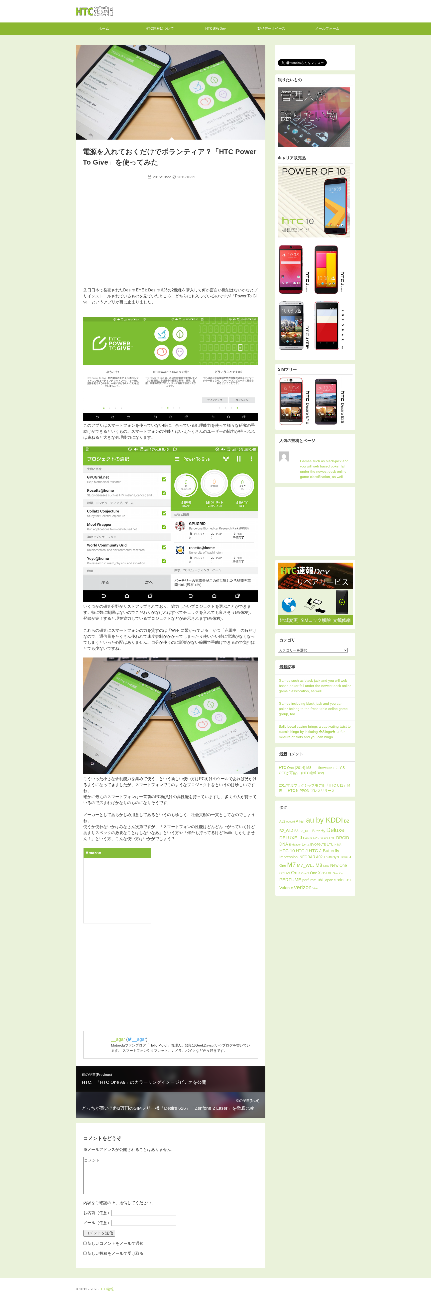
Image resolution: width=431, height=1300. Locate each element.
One (295, 872)
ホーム (104, 28)
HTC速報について (160, 28)
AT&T (300, 821)
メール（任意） (97, 1223)
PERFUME (290, 879)
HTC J (302, 851)
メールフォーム (327, 28)
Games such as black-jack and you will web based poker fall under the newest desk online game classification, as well (324, 469)
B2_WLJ (286, 831)
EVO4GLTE (318, 844)
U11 (348, 880)
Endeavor (295, 844)
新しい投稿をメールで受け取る (115, 1253)
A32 (282, 821)
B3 (296, 831)
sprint (339, 879)
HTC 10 (287, 850)
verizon (303, 887)
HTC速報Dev (215, 28)
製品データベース (271, 28)
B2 (346, 821)
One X (315, 873)
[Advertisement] (170, 219)
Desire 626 (311, 838)
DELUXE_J (290, 837)
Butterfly (318, 831)
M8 (319, 865)
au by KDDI (324, 820)
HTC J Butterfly (324, 850)
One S (305, 873)
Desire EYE (327, 838)
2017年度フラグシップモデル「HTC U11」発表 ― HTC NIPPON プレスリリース (314, 788)
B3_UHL (305, 831)
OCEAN (284, 873)
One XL (327, 873)
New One (338, 865)
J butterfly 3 (331, 857)
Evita (305, 844)
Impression (288, 857)
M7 (291, 864)
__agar (118, 1039)
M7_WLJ (306, 865)
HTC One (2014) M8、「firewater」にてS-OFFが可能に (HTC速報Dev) (312, 770)
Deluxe (335, 830)
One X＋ (338, 873)
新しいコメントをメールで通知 (115, 1243)
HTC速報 (94, 11)
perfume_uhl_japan (317, 880)
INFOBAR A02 (311, 857)
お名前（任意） (97, 1213)
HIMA (337, 844)
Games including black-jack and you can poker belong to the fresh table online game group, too (313, 708)
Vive (315, 888)
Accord (290, 821)
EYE (330, 844)
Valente (286, 887)
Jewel (344, 857)
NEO (326, 865)
